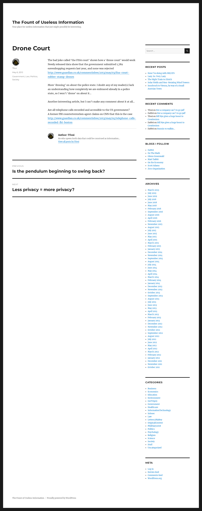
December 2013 (155, 286)
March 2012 (153, 351)
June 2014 (152, 268)
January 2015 (154, 249)
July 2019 (152, 193)
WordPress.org (155, 478)
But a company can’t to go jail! (170, 110)
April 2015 (152, 240)
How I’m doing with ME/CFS (161, 73)
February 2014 (154, 280)
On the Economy (155, 162)
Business (152, 388)
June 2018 (152, 202)
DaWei (151, 150)
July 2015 (152, 230)
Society (15, 79)
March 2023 (153, 190)
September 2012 (155, 333)
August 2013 (153, 299)
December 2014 (155, 252)
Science (151, 438)
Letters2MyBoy (155, 419)
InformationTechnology (159, 410)
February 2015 (154, 246)
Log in (151, 469)
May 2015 (152, 236)
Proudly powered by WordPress (61, 498)
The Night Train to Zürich (160, 79)
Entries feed (153, 472)
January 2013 (154, 320)
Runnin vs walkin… (166, 128)
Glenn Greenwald (156, 156)
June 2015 (152, 233)
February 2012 (154, 355)
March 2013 (153, 314)
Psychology (153, 432)
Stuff (150, 444)
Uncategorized (154, 447)
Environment (154, 398)
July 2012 (152, 339)
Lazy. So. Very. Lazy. (157, 76)
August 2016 (153, 215)
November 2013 (155, 289)
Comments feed (155, 475)
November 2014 (155, 255)
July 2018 (152, 199)
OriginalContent (155, 423)
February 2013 (154, 317)
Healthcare (153, 407)
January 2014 (154, 283)
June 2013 (152, 305)
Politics (33, 76)
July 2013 (152, 302)
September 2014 (155, 258)
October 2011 (154, 367)
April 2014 (152, 274)
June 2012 (152, 342)
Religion (152, 435)
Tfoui (14, 68)
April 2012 (152, 348)
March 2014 (153, 277)
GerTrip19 (152, 401)
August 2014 (153, 261)
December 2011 (155, 361)
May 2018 (152, 205)
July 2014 (152, 264)
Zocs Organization (156, 168)
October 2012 (154, 330)
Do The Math (154, 153)
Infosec (151, 413)
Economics (153, 391)
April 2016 (152, 218)
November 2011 (155, 364)
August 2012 (153, 336)
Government (18, 76)
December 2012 (155, 324)
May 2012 (152, 345)
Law (27, 76)
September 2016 (155, 212)
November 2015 (155, 224)
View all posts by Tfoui (68, 141)
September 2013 (155, 296)
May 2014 (152, 271)
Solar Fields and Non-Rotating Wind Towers (168, 82)
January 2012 (154, 358)
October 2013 (154, 292)
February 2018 (154, 208)
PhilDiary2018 (154, 426)
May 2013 (152, 308)
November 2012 (155, 327)
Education (152, 395)
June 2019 (152, 196)
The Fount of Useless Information (48, 22)
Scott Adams (154, 165)
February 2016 (154, 221)
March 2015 (153, 243)
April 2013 (152, 311)
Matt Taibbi (153, 159)
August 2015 (153, 227)
